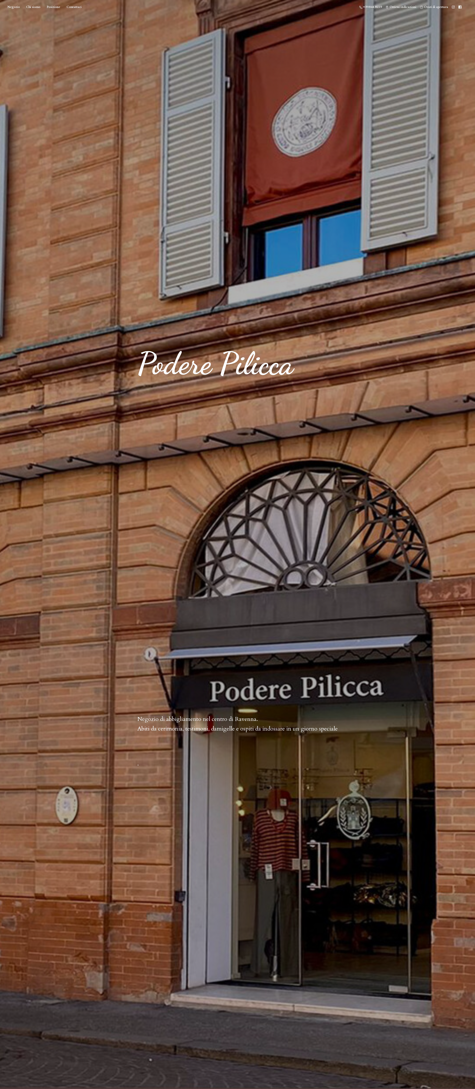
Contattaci (74, 7)
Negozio (13, 7)
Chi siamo (33, 7)
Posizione (53, 7)
